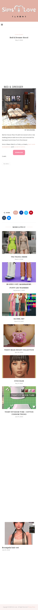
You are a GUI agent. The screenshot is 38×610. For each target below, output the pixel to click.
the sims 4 (6, 164)
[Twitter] (15, 17)
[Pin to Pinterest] (31, 213)
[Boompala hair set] (19, 533)
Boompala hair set (10, 547)
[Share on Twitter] (26, 213)
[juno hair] (19, 366)
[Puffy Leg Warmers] (19, 273)
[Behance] (23, 17)
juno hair (19, 381)
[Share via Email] (9, 218)
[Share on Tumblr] (4, 218)
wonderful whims (19, 147)
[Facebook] (12, 17)
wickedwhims (6, 147)
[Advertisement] (19, 63)
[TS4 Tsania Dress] (19, 242)
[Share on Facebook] (21, 213)
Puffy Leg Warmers (19, 288)
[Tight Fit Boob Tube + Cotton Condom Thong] (19, 397)
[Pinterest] (17, 17)
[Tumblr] (25, 17)
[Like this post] (16, 213)
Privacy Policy (31, 607)
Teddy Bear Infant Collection (19, 350)
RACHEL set (19, 319)
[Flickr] (20, 17)
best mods (31, 144)
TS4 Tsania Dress (19, 257)
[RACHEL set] (19, 304)
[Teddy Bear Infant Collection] (19, 335)
